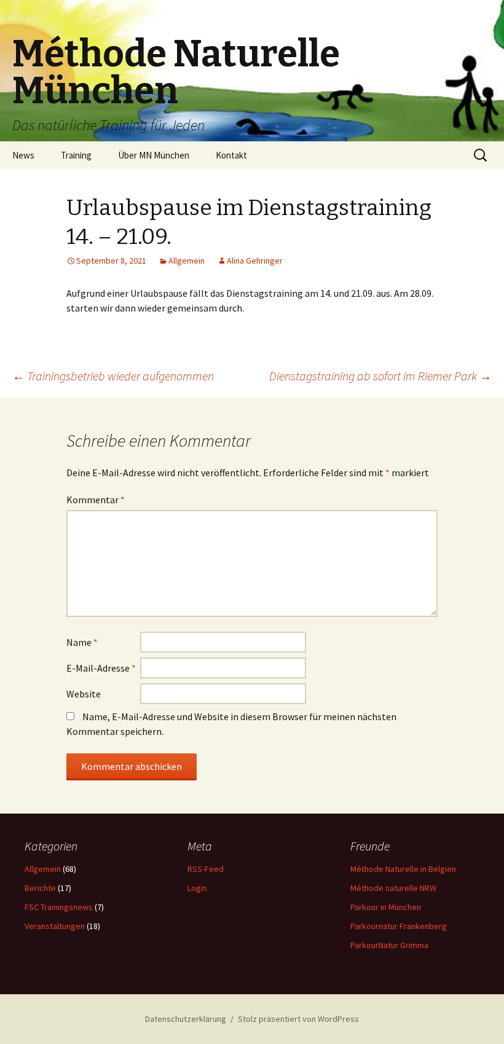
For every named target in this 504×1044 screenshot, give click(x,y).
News (23, 155)
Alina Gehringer (255, 260)
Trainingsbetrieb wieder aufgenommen (113, 375)
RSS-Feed (205, 868)
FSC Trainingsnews (59, 907)
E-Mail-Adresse (101, 668)
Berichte (40, 887)
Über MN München (153, 155)
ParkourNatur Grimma (389, 945)
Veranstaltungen (55, 926)
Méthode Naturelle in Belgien (403, 868)
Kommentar (95, 499)
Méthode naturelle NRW (393, 887)
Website (83, 694)
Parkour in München (385, 907)
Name (82, 642)
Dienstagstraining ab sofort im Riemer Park (380, 375)
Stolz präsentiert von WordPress (298, 1018)
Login (197, 887)
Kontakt (231, 155)
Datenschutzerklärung (185, 1018)
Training (76, 155)
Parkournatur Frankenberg (398, 926)
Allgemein (186, 260)
